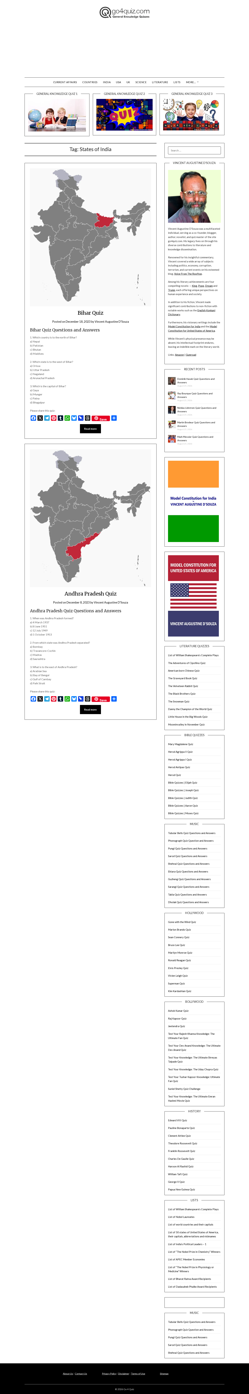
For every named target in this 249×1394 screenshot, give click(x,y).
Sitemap (164, 1373)
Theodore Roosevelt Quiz (182, 1143)
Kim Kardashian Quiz (179, 991)
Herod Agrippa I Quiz (180, 759)
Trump (171, 290)
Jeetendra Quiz (176, 1026)
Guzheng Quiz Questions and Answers (189, 879)
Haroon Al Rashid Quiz (180, 1166)
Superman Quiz (176, 983)
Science (141, 82)
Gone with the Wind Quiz (182, 921)
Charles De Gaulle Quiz (181, 1158)
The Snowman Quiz (178, 701)
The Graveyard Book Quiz (182, 678)
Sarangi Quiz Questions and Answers (188, 886)
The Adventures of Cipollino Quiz (186, 662)
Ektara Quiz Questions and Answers (188, 871)
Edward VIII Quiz (177, 1120)
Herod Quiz (174, 774)
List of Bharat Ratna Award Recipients (189, 1278)
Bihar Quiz (90, 313)
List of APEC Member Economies (186, 1259)
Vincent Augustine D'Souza (112, 321)
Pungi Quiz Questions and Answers (187, 848)
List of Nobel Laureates (181, 1216)
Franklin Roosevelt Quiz (181, 1150)
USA (118, 82)
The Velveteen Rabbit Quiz (183, 686)
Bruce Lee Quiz (176, 944)
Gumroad (191, 354)
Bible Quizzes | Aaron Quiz (183, 805)
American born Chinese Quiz (184, 670)
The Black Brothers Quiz (181, 693)
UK (128, 82)
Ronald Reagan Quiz (179, 960)
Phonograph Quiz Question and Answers (191, 840)
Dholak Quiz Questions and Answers (188, 902)
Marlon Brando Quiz (179, 929)
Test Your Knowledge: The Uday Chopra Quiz (193, 1069)
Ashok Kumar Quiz (178, 1010)
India (107, 82)
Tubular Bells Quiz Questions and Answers (191, 833)
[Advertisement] (124, 52)
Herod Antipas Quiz (179, 767)
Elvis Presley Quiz (178, 968)
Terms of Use (138, 1373)
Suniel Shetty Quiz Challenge (184, 1088)
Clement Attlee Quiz (179, 1135)
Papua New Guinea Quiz (181, 1189)
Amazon (179, 354)
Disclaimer (123, 1373)
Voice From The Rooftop (188, 273)
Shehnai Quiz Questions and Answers (189, 863)
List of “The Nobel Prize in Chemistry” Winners (194, 1251)
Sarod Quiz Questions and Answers (187, 856)
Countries (90, 82)
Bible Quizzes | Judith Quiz (183, 797)
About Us (68, 1373)
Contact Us (81, 1373)
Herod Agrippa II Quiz (180, 751)
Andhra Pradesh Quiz (91, 593)
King (194, 285)
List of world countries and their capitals (190, 1224)
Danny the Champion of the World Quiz (190, 709)
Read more (90, 428)
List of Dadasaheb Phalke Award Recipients (192, 1286)
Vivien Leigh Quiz (178, 975)
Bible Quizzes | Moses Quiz (183, 813)
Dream (209, 285)
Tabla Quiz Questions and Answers (187, 894)
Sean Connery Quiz (178, 937)
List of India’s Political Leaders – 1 (187, 1244)
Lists (177, 82)
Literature (160, 82)
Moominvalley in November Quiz (186, 724)
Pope (201, 285)
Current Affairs (65, 82)
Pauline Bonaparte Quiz (181, 1127)
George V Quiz (176, 1181)
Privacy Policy (109, 1373)
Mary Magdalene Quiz (180, 744)
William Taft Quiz (178, 1174)
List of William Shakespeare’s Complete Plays (193, 655)
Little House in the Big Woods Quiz (188, 716)
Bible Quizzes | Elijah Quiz (182, 782)
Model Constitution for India (184, 326)
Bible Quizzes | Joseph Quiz (183, 790)
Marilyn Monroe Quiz (180, 952)
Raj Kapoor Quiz (177, 1018)
